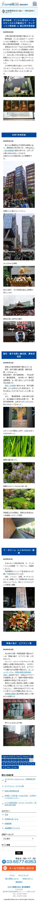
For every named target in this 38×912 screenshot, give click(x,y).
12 (3, 764)
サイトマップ (23, 875)
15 (16, 764)
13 (8, 764)
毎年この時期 (10, 386)
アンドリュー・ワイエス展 (14, 786)
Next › (9, 767)
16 (20, 764)
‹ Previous (25, 756)
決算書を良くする (11, 819)
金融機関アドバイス (12, 828)
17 (25, 764)
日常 (6, 815)
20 (3, 767)
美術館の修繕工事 (11, 694)
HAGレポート (27, 879)
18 (29, 764)
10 (27, 760)
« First (17, 756)
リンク (12, 875)
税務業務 (8, 823)
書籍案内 (19, 882)
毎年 (10, 574)
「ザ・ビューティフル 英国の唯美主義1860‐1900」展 (18, 672)
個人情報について (12, 879)
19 (33, 764)
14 (12, 764)
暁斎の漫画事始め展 (12, 791)
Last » (16, 767)
